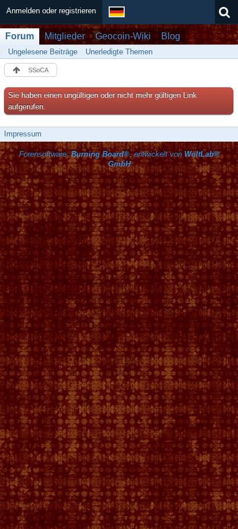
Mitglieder (64, 36)
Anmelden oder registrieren (51, 10)
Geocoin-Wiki (123, 36)
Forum (19, 36)
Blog (170, 36)
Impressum (23, 134)
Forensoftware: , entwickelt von (119, 159)
